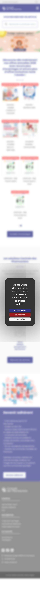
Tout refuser (20, 315)
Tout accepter (20, 310)
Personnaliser (19, 319)
